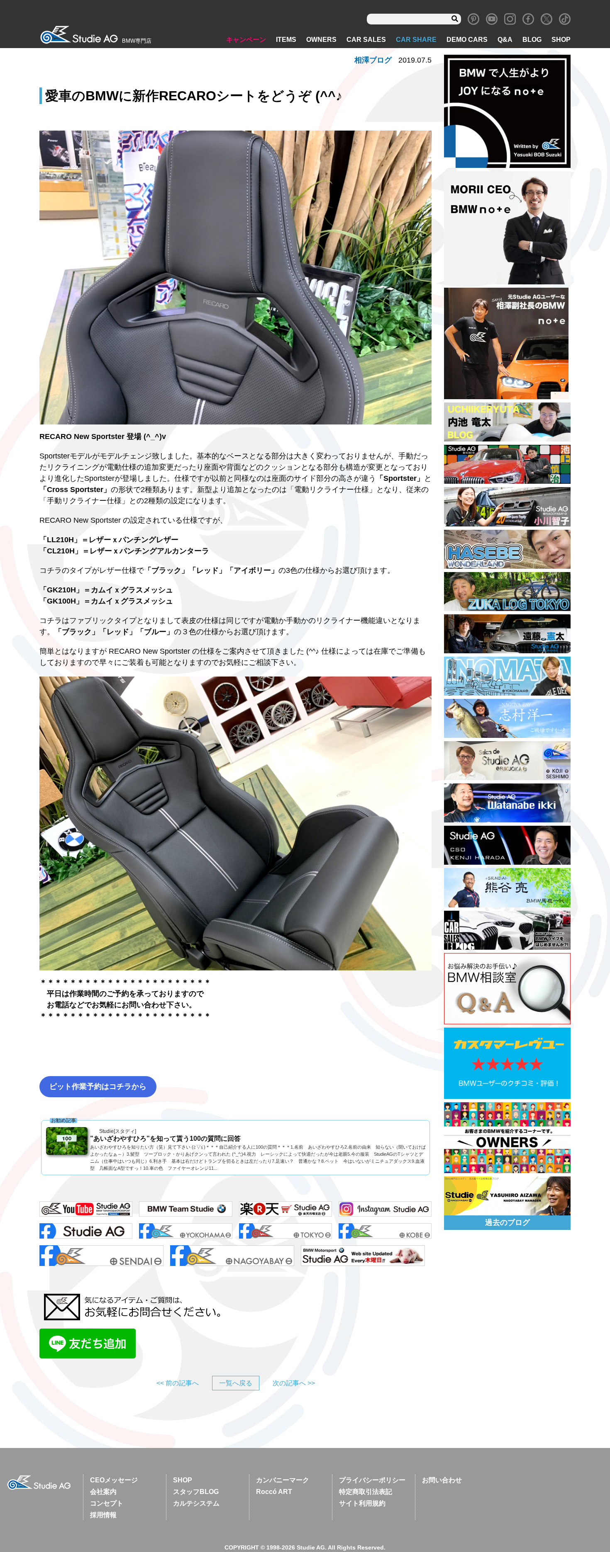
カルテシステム (196, 1503)
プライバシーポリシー (372, 1480)
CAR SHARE (416, 39)
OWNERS (321, 39)
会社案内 (103, 1491)
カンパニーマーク (282, 1480)
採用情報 (103, 1514)
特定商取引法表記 (365, 1491)
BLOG (532, 39)
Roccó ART (274, 1491)
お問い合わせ (442, 1480)
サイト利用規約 (362, 1503)
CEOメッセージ (114, 1480)
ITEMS (286, 39)
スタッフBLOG (196, 1491)
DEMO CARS (467, 39)
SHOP (561, 39)
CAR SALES (366, 39)
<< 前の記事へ (177, 1383)
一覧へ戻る (235, 1383)
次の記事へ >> (294, 1383)
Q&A (505, 39)
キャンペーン (246, 39)
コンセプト (106, 1503)
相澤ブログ (373, 60)
